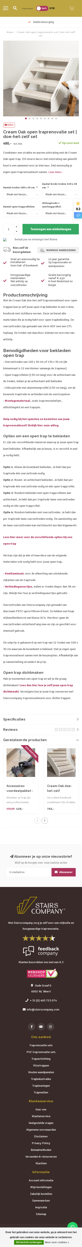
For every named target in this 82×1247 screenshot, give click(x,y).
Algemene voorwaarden (41, 1129)
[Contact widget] (72, 1227)
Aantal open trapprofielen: (19, 206)
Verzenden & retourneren (41, 1156)
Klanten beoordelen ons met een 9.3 (41, 962)
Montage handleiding (61, 250)
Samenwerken (41, 1200)
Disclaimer (41, 1136)
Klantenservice (41, 1116)
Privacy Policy (41, 1143)
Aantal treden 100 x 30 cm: (20, 187)
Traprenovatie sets (41, 1045)
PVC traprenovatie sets (41, 1052)
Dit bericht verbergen (29, 1242)
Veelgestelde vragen (41, 1123)
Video (10, 125)
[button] (26, 118)
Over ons (41, 1109)
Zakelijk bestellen (41, 1194)
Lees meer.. (55, 172)
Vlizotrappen (41, 1065)
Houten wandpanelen (41, 1072)
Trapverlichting (41, 1059)
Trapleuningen (41, 1085)
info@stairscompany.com (43, 1009)
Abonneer (66, 872)
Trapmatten (41, 1092)
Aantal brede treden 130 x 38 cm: (59, 185)
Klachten (41, 1163)
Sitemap (41, 1214)
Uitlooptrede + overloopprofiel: (51, 205)
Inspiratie (41, 1207)
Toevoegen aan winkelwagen (50, 229)
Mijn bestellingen (41, 1187)
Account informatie (41, 1180)
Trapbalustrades (41, 1079)
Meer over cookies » (57, 1242)
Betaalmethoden (41, 1150)
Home (10, 32)
